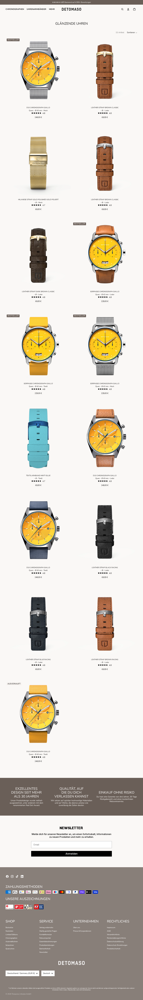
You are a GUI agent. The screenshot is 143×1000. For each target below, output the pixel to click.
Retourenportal (45, 938)
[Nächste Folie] (67, 70)
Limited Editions (12, 934)
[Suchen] (122, 9)
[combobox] (22, 973)
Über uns (76, 927)
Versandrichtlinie (113, 934)
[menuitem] (52, 9)
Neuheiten (9, 931)
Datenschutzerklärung (115, 941)
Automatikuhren (12, 941)
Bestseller (9, 927)
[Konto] (128, 9)
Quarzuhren (10, 949)
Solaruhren (10, 945)
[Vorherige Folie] (10, 70)
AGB (109, 931)
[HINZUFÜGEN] (67, 98)
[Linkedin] (22, 876)
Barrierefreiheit (44, 949)
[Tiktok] (17, 876)
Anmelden (71, 853)
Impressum (111, 927)
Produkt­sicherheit (113, 949)
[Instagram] (12, 876)
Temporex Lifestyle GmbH (21, 994)
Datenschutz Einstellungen (117, 945)
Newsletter (43, 952)
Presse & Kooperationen (82, 931)
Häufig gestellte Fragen (48, 931)
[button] (132, 33)
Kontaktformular (45, 934)
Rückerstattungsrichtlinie (116, 938)
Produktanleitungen (46, 945)
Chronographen (11, 938)
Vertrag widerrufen (46, 927)
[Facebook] (7, 876)
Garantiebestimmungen (48, 941)
